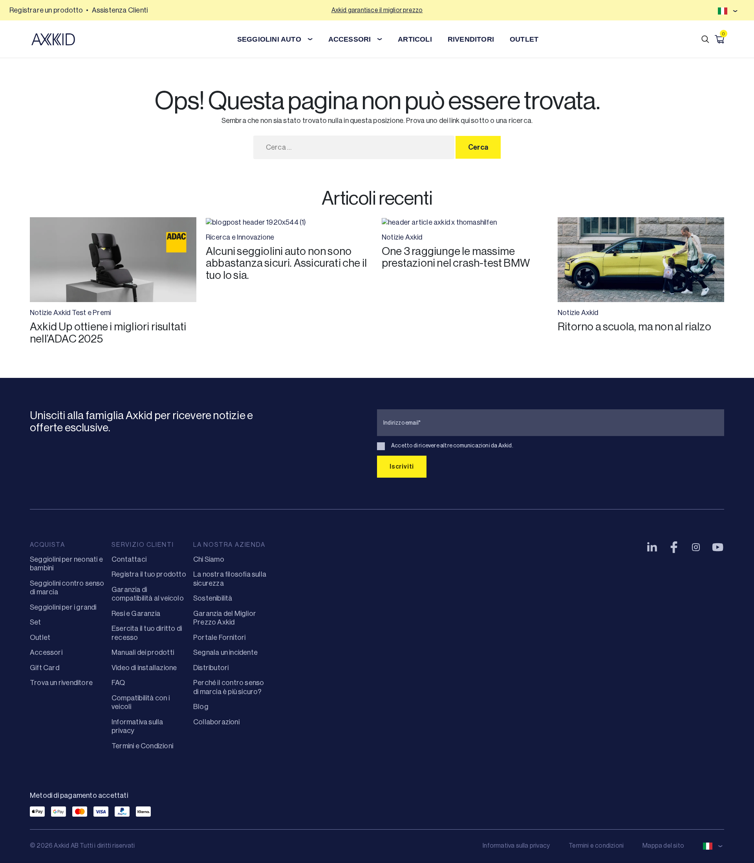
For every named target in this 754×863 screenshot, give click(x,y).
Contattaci (129, 559)
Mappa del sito (663, 845)
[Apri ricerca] (705, 39)
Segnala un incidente (225, 652)
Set (35, 622)
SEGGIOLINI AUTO (269, 39)
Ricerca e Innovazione (240, 237)
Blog (201, 707)
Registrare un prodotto (46, 10)
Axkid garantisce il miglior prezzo (377, 10)
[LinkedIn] (652, 547)
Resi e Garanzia (136, 613)
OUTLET (524, 39)
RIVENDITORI (471, 39)
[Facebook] (674, 547)
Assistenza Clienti (120, 10)
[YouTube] (718, 547)
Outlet (40, 637)
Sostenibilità (212, 598)
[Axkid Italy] (53, 39)
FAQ (118, 683)
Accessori (46, 652)
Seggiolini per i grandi (63, 607)
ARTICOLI (415, 39)
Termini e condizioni (596, 845)
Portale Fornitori (219, 637)
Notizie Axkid (50, 313)
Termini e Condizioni (142, 746)
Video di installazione (144, 668)
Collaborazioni (216, 722)
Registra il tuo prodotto (149, 574)
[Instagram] (696, 547)
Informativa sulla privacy (516, 845)
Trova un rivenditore (61, 683)
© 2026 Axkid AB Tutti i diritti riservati (82, 845)
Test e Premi (91, 313)
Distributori (211, 668)
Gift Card (44, 668)
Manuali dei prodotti (143, 652)
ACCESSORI (349, 39)
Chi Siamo (208, 559)
